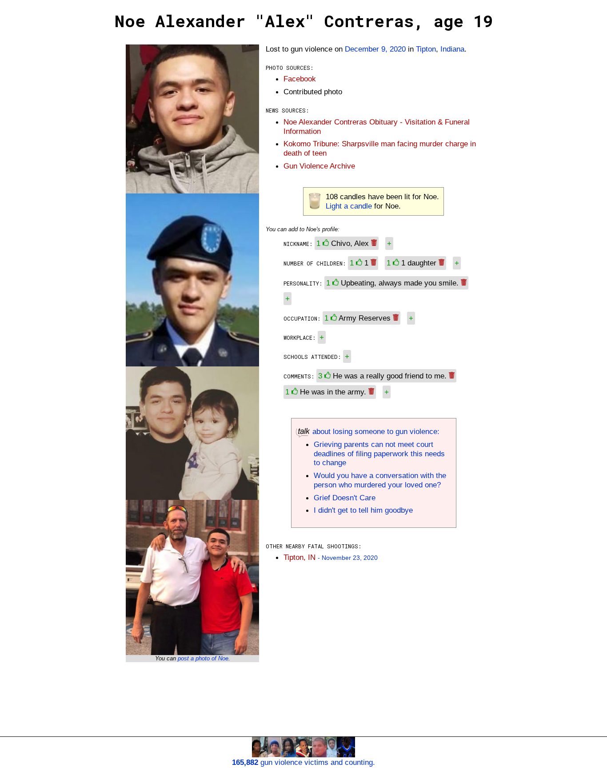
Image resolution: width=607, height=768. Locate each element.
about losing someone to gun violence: (374, 431)
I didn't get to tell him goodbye (363, 510)
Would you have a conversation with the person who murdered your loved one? (380, 480)
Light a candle (349, 205)
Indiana (452, 48)
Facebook (300, 78)
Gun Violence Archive (319, 165)
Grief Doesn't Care (344, 497)
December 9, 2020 (375, 48)
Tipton (426, 48)
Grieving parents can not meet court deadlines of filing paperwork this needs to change (379, 453)
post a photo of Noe (203, 658)
